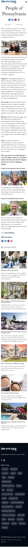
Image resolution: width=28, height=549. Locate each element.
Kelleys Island (14, 469)
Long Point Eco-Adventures (8, 515)
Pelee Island (18, 507)
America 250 (21, 515)
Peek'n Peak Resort (20, 494)
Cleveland (19, 486)
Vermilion (14, 523)
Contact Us (10, 540)
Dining (3, 519)
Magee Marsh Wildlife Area (8, 511)
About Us (3, 540)
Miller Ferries (11, 519)
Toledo (3, 477)
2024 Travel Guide (6, 237)
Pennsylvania (8, 25)
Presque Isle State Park (7, 507)
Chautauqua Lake (13, 498)
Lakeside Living (19, 25)
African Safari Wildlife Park (17, 502)
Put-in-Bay (5, 469)
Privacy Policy (17, 540)
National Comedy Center (8, 486)
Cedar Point (5, 473)
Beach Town (10, 490)
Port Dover (4, 528)
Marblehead (11, 477)
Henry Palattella (9, 233)
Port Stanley (22, 523)
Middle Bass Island (6, 481)
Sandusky (13, 473)
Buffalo (20, 473)
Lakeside (4, 498)
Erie (3, 490)
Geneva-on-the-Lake (7, 494)
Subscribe (21, 155)
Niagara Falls (5, 502)
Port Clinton (20, 519)
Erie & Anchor (5, 523)
